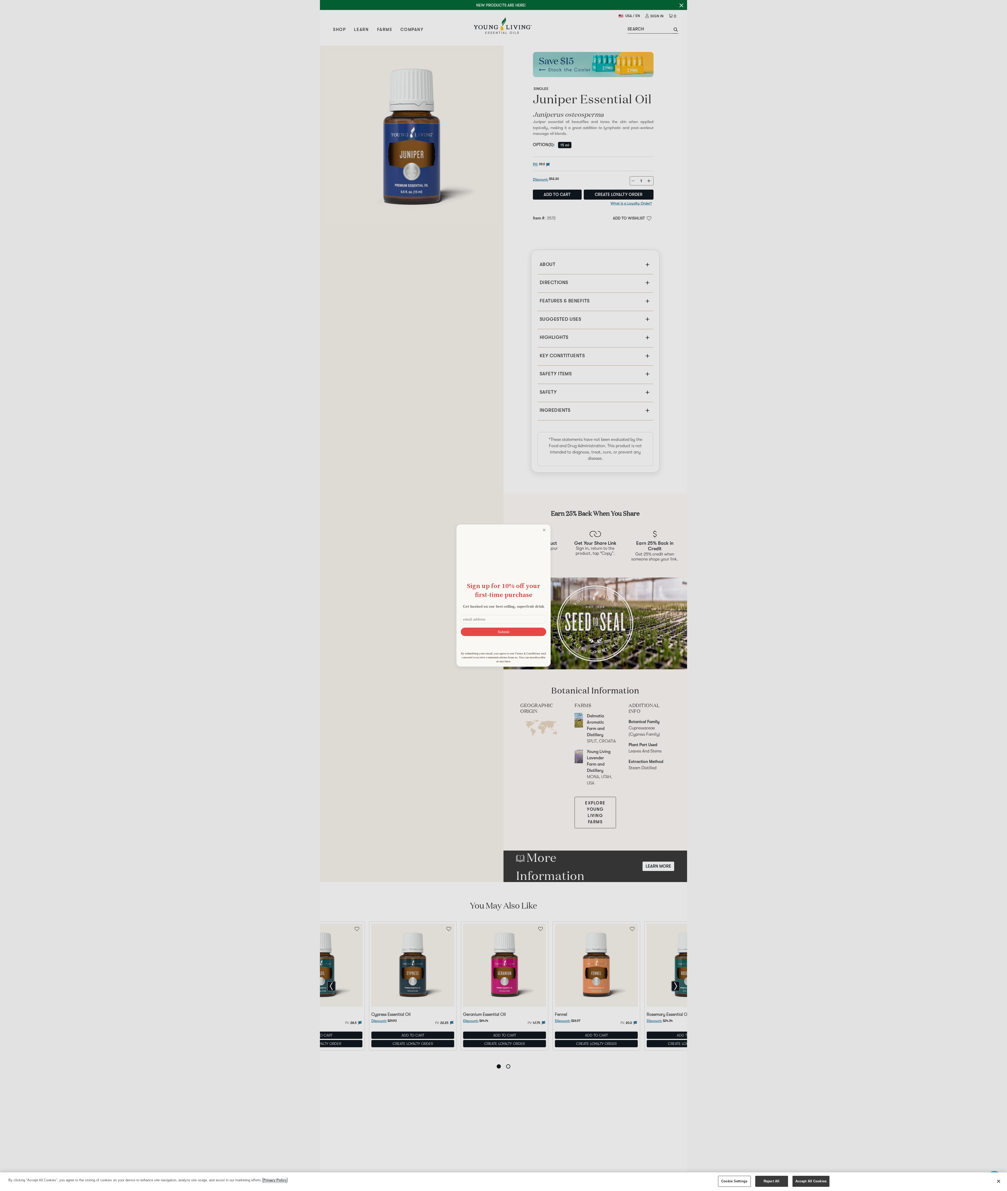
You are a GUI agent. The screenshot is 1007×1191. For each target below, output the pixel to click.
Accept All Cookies (811, 1181)
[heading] (503, 590)
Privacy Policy (275, 1180)
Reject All (771, 1181)
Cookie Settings (734, 1181)
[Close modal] (544, 530)
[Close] (998, 1181)
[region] (503, 1181)
